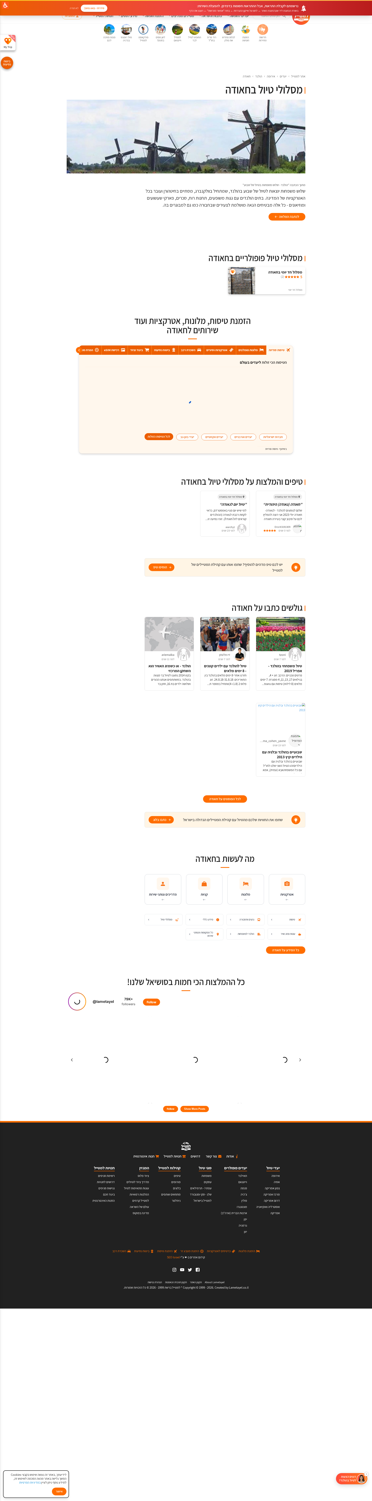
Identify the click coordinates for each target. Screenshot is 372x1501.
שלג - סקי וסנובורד (201, 1194)
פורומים (176, 1182)
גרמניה (243, 1225)
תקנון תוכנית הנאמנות (176, 1282)
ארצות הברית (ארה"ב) (234, 1213)
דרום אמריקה (272, 1201)
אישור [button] (59, 1491)
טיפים (177, 1176)
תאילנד (242, 1176)
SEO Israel (173, 1257)
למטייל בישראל (203, 1201)
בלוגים (177, 1188)
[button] (271, 16)
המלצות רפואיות (139, 1194)
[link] (198, 1269)
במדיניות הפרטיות (30, 1482)
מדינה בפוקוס (141, 1213)
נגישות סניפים (106, 1188)
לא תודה (74, 8)
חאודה (247, 76)
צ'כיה (244, 1194)
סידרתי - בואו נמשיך (94, 8)
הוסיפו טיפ (160, 567)
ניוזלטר (176, 1201)
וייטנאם (242, 1182)
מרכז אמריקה (272, 1194)
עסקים (208, 1182)
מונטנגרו (242, 1207)
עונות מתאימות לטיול (136, 1188)
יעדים (283, 76)
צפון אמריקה (272, 1188)
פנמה (243, 1188)
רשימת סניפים (106, 1176)
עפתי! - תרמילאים (201, 1188)
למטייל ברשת (172, 1287)
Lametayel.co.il (239, 1287)
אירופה (271, 76)
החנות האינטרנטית (103, 1201)
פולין (244, 1201)
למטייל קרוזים (140, 1201)
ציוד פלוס (143, 1176)
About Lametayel (215, 1282)
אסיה (277, 1182)
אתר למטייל (298, 76)
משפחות (207, 1176)
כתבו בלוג (159, 819)
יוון (245, 1232)
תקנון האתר (196, 1282)
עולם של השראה (139, 1207)
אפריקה (275, 1213)
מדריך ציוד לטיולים (138, 1182)
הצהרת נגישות (155, 1282)
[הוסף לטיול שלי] (233, 272)
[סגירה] (366, 1474)
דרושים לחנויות (106, 1182)
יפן (245, 1219)
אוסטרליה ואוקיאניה (268, 1207)
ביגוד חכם (109, 1194)
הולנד (258, 76)
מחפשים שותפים (171, 1194)
